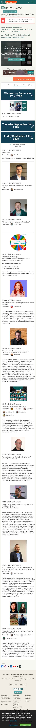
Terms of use (18, 680)
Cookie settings (13, 725)
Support (29, 679)
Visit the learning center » (13, 16)
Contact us (18, 692)
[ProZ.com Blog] (28, 710)
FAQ (33, 679)
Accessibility (15, 684)
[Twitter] (24, 710)
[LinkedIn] (19, 710)
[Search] (29, 2)
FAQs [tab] (30, 85)
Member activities (28, 674)
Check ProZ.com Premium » (16, 59)
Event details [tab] (7, 85)
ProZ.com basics (15, 679)
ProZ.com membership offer (24, 79)
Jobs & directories (16, 674)
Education (16, 676)
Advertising (23, 679)
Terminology (6, 674)
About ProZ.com (6, 679)
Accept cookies (25, 725)
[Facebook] (15, 710)
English (23, 684)
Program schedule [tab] (20, 85)
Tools (21, 676)
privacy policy (13, 721)
